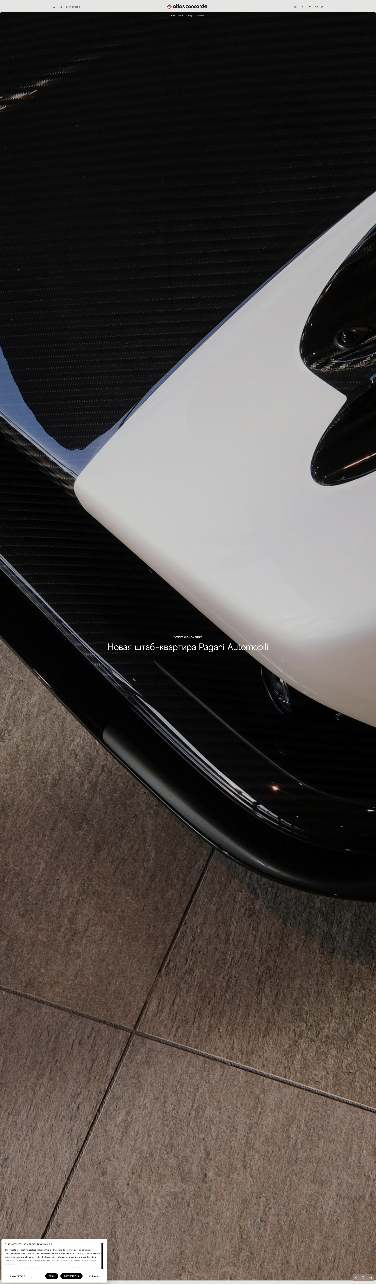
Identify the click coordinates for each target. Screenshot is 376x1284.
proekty (181, 16)
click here (76, 1267)
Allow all (94, 1276)
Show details (17, 1276)
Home (173, 16)
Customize (70, 1276)
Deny (51, 1276)
